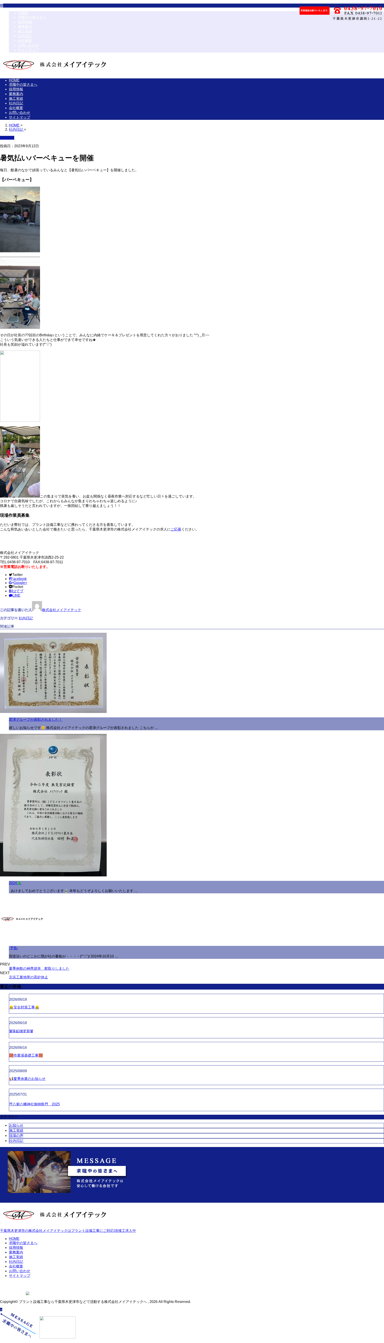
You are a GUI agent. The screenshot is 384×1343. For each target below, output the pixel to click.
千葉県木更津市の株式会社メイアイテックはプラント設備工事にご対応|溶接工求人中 (68, 1231)
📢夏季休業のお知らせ (27, 1079)
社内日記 (25, 36)
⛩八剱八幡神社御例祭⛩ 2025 (34, 1104)
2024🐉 (15, 883)
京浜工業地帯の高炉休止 (28, 977)
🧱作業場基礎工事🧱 (26, 1055)
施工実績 (25, 31)
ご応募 (176, 529)
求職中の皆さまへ (32, 17)
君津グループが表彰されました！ (35, 719)
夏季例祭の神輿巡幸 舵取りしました (39, 968)
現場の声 (16, 1135)
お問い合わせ (28, 45)
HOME (23, 13)
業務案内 (25, 27)
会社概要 (25, 41)
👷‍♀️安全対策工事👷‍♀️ (24, 1007)
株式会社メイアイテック (61, 610)
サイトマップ (28, 50)
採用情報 (25, 22)
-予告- (13, 948)
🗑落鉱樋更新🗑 (21, 1031)
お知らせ (16, 1125)
